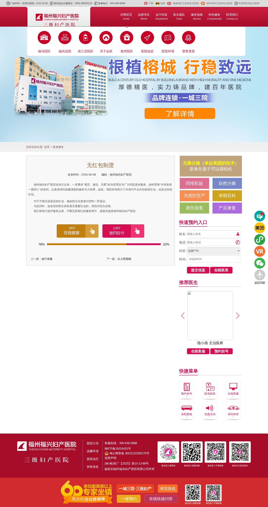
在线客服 (198, 351)
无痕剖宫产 (194, 195)
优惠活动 (209, 414)
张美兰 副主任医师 (210, 343)
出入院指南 (124, 258)
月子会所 (106, 51)
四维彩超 (194, 183)
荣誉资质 (188, 51)
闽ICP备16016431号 (118, 448)
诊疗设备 (47, 258)
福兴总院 (65, 51)
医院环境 (168, 51)
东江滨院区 (85, 51)
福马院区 (44, 51)
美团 (162, 3)
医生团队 (179, 16)
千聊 (151, 3)
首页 (47, 146)
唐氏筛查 (194, 208)
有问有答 (233, 414)
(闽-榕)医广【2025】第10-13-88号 (127, 463)
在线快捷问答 (160, 499)
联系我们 (232, 16)
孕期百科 (227, 195)
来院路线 (186, 414)
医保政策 (209, 393)
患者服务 (58, 146)
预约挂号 (221, 351)
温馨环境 (92, 451)
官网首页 (126, 16)
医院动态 (147, 51)
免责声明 (110, 458)
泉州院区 (126, 51)
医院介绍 (92, 443)
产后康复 (227, 208)
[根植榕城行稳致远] (134, 84)
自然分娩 (227, 183)
